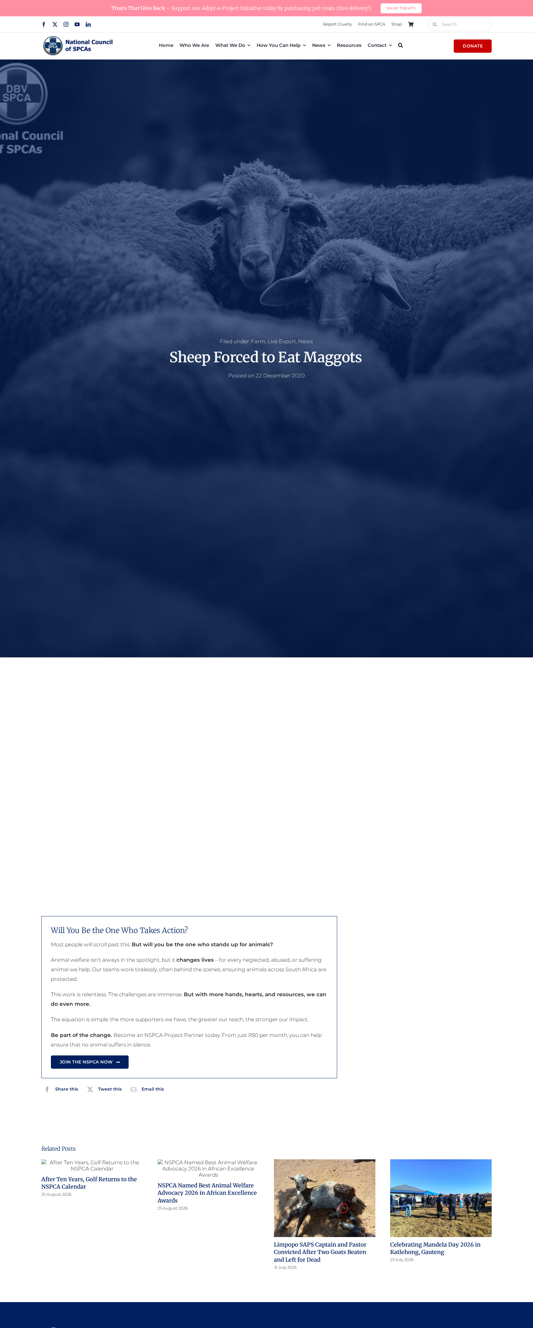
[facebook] (43, 24)
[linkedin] (88, 24)
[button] (400, 45)
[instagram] (66, 24)
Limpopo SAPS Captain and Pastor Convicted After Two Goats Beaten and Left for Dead (320, 1252)
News (305, 341)
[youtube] (77, 24)
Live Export (281, 341)
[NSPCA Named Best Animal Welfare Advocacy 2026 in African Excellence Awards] (208, 1168)
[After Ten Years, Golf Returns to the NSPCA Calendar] (92, 1165)
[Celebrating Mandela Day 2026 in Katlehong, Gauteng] (441, 1198)
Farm (258, 341)
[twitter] (54, 24)
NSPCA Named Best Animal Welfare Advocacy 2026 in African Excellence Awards (207, 1193)
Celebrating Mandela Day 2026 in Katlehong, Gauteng (435, 1248)
